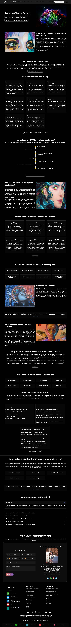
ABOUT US (14, 2)
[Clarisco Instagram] (42, 612)
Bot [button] (31, 1)
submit (8, 574)
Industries (28, 604)
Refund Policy (48, 603)
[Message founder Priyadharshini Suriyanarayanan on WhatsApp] (51, 578)
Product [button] (42, 1)
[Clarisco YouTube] (50, 612)
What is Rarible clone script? (12, 510)
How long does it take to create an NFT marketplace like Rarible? (20, 524)
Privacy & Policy (49, 600)
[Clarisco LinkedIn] (32, 612)
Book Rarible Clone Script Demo (35, 71)
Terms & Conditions (50, 602)
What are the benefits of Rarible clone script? (16, 515)
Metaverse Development (31, 597)
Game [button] (28, 1)
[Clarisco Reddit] (46, 612)
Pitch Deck (28, 602)
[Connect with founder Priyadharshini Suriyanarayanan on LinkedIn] (48, 578)
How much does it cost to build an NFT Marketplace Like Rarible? (20, 513)
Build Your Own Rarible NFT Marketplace (35, 175)
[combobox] (14, 558)
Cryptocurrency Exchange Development (34, 590)
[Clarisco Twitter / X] (39, 612)
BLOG (47, 1)
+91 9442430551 (49, 592)
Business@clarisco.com (51, 591)
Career (27, 606)
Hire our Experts (35, 489)
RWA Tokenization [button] (21, 1)
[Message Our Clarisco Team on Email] (53, 578)
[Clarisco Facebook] (35, 612)
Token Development (30, 591)
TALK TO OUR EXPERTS (59, 1)
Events (27, 607)
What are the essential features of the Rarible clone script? (19, 518)
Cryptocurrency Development (32, 588)
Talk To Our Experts (42, 50)
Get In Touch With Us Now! (35, 451)
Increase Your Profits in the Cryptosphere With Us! (35, 132)
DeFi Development (29, 595)
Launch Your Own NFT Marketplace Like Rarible (16, 20)
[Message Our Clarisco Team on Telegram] (56, 578)
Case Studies (28, 603)
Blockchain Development (31, 594)
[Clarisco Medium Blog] (28, 612)
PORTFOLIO (51, 1)
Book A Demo (36, 316)
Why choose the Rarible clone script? (14, 521)
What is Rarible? (9, 502)
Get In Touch (35, 256)
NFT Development (29, 592)
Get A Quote (35, 366)
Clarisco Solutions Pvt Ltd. (35, 620)
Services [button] (36, 1)
